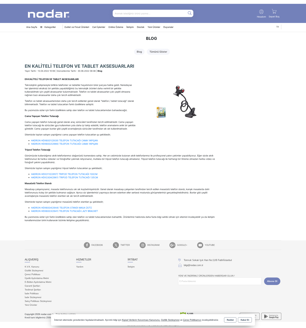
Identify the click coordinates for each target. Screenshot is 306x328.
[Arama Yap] (189, 13)
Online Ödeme (115, 27)
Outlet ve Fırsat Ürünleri (76, 27)
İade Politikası (32, 293)
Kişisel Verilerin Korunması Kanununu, (141, 320)
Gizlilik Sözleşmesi (34, 270)
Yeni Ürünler (31, 305)
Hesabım (261, 16)
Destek (140, 27)
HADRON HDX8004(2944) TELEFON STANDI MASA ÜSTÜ (61, 207)
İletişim (130, 27)
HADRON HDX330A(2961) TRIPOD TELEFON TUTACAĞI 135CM (64, 177)
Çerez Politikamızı (192, 320)
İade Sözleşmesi (33, 297)
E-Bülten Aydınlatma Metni (38, 282)
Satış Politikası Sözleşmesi (38, 301)
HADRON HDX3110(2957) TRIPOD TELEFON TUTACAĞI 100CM (64, 174)
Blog (139, 51)
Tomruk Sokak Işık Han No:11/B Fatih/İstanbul (208, 260)
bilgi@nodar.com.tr (193, 265)
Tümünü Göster (158, 51)
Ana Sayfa (31, 27)
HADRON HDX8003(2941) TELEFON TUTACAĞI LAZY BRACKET (64, 211)
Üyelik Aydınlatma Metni (37, 278)
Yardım (79, 266)
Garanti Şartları (32, 286)
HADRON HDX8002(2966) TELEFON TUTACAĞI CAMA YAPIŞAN (64, 143)
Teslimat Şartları (33, 289)
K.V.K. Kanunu (32, 266)
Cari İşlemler (98, 27)
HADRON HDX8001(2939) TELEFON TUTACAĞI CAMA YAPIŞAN (64, 140)
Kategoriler (50, 27)
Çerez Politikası (32, 274)
